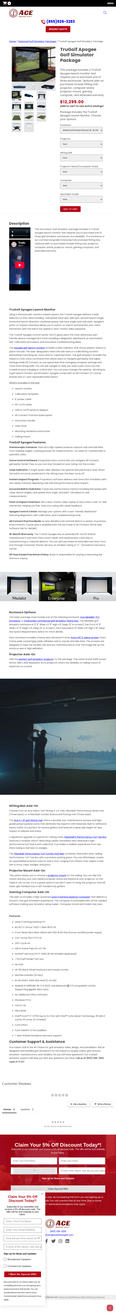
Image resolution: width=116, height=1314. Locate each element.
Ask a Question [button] (79, 1104)
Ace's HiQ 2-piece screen (85, 637)
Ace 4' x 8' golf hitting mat (28, 820)
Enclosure (65, 125)
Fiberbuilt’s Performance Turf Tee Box (85, 837)
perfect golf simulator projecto (36, 659)
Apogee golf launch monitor (29, 347)
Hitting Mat (66, 152)
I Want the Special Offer (23, 1274)
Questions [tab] (25, 1109)
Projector (65, 138)
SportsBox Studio (69, 194)
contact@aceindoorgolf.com (58, 1234)
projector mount (57, 875)
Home (12, 41)
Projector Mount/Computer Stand (79, 166)
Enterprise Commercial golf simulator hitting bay (51, 620)
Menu (110, 3)
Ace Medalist (87, 617)
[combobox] (21, 1238)
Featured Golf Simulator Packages (37, 41)
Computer (66, 180)
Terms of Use (65, 1297)
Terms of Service (96, 1297)
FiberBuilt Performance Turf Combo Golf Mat (39, 853)
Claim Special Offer (58, 1189)
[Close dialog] (42, 1193)
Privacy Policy (79, 1297)
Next (51, 69)
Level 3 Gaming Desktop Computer (70, 897)
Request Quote (58, 29)
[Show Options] (34, 1170)
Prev (16, 69)
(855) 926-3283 (58, 1231)
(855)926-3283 (60, 22)
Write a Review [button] (104, 1104)
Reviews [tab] (7, 1109)
